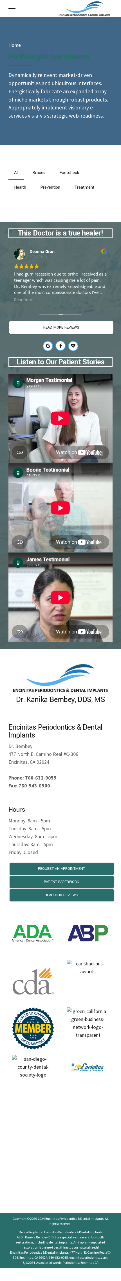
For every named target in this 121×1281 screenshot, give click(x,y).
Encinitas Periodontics (61, 1218)
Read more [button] (24, 299)
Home (14, 45)
